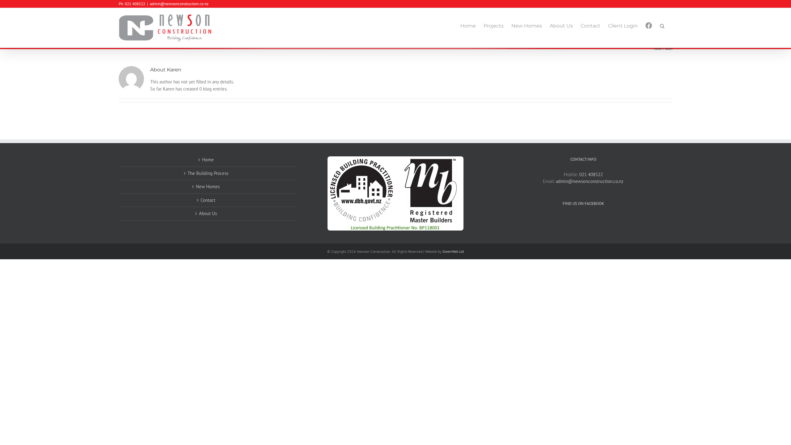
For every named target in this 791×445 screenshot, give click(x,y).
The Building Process (208, 173)
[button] (662, 26)
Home (208, 160)
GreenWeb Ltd (453, 251)
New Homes (208, 186)
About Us (208, 213)
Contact (208, 200)
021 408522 (591, 174)
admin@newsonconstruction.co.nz (179, 3)
